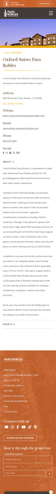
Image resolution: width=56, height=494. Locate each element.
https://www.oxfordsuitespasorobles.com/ (24, 115)
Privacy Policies (14, 396)
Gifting (8, 391)
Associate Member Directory (21, 375)
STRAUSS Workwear (15, 401)
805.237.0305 (10, 140)
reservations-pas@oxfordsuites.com (21, 128)
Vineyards (10, 370)
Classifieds (10, 412)
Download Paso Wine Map (20, 438)
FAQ (6, 406)
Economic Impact (14, 386)
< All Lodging (12, 52)
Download (44, 3)
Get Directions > (13, 104)
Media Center (12, 380)
